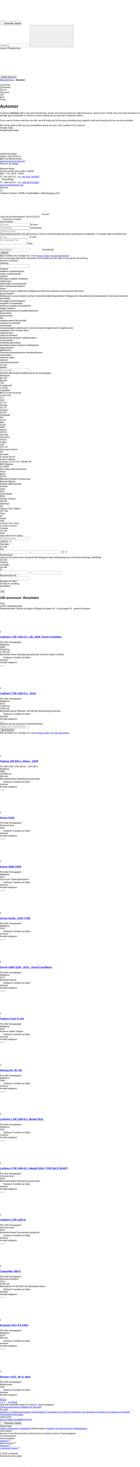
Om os (3, 1419)
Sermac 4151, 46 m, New (15, 1376)
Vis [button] (19, 177)
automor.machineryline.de (12, 161)
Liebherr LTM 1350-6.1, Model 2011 (21, 1119)
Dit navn (34, 224)
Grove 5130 (7, 817)
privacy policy (43, 256)
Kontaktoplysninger (22, 1419)
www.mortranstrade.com (11, 185)
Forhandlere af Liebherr (58, 1412)
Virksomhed (36, 228)
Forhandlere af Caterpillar (82, 1412)
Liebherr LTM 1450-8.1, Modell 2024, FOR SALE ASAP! (34, 1168)
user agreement (61, 256)
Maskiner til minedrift (31, 1407)
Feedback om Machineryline (59, 1428)
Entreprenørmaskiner (10, 1407)
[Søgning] (51, 36)
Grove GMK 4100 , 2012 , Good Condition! (26, 967)
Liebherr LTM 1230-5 (13, 1219)
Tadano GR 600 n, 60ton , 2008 (19, 761)
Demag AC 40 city (11, 1070)
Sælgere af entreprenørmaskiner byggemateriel (23, 1412)
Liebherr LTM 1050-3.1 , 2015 (18, 693)
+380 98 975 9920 (30, 182)
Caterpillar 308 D (10, 1271)
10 (9, 1402)
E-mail (33, 237)
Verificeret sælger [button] (9, 154)
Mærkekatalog (80, 1428)
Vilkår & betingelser (9, 1428)
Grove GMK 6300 (10, 866)
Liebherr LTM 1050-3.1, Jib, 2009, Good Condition (31, 636)
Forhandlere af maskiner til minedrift (112, 1412)
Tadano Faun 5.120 (12, 1018)
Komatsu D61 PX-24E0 (14, 1325)
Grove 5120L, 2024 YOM (15, 918)
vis (2, 591)
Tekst (29, 243)
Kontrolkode (48, 249)
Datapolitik (25, 1428)
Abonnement (7, 730)
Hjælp (10, 1419)
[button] (70, 63)
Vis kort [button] (45, 214)
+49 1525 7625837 (30, 177)
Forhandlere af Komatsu (11, 1414)
